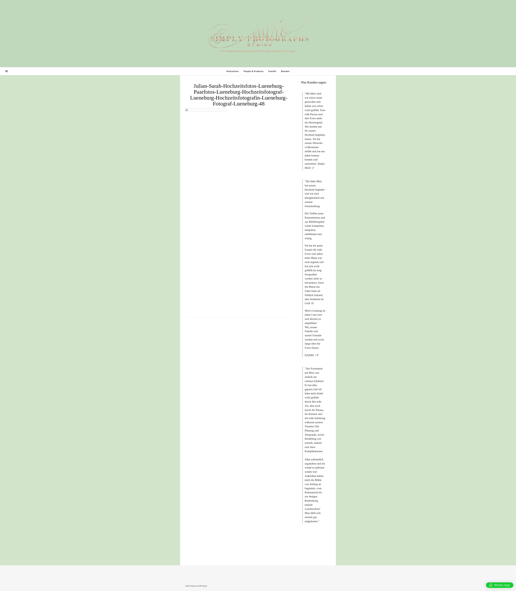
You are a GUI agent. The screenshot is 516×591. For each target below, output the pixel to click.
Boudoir (285, 71)
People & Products (254, 71)
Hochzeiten (232, 71)
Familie (272, 71)
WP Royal (203, 586)
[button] (499, 585)
